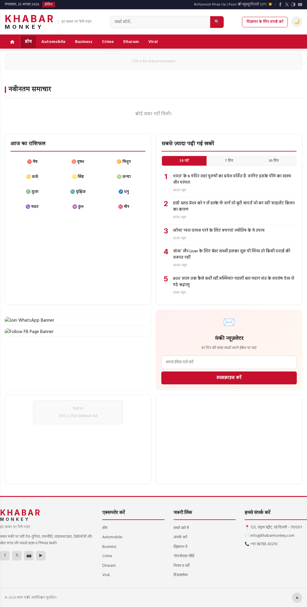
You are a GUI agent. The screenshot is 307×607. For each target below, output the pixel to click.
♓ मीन (123, 207)
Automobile (53, 41)
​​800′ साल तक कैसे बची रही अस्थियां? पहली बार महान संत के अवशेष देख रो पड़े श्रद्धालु (233, 281)
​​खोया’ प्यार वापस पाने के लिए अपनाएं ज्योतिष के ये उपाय (218, 230)
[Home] (12, 42)
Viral (153, 41)
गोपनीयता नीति (184, 556)
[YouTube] (300, 4)
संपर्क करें (180, 537)
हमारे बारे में (181, 528)
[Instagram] (293, 4)
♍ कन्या (124, 177)
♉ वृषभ (77, 162)
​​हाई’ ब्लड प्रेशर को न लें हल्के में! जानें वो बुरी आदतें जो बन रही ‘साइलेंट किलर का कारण (234, 206)
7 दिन (229, 161)
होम (28, 41)
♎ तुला (32, 192)
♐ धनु (123, 192)
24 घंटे (184, 161)
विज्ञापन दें (180, 547)
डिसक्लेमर (181, 575)
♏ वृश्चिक (78, 192)
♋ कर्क (32, 177)
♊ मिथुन (124, 162)
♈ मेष (32, 162)
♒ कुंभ (78, 207)
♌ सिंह (78, 177)
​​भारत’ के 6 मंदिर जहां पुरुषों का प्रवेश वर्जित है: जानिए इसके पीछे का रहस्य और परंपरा (232, 179)
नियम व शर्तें (181, 566)
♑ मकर (32, 207)
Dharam (131, 41)
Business (83, 41)
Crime (108, 41)
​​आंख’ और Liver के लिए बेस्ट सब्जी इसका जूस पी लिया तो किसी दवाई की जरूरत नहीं (231, 254)
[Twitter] (287, 4)
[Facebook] (280, 4)
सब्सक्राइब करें (229, 377)
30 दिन (274, 161)
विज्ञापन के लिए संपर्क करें (264, 22)
